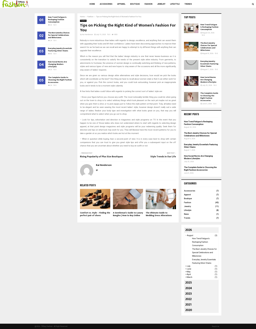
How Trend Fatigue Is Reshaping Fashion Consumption (57, 19)
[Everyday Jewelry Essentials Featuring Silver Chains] (191, 65)
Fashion (148, 4)
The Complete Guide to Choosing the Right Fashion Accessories (60, 80)
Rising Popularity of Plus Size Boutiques (101, 157)
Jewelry (161, 4)
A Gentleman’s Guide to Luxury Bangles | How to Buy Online (128, 214)
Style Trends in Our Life (163, 157)
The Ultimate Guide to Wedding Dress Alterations (159, 214)
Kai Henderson (87, 34)
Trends (188, 4)
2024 (188, 288)
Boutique (135, 4)
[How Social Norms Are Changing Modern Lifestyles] (191, 81)
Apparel (121, 4)
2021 (188, 304)
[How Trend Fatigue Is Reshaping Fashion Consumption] (191, 28)
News (186, 214)
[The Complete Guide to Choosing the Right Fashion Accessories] (191, 97)
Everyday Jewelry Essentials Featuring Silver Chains (60, 49)
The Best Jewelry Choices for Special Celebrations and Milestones (59, 35)
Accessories (106, 4)
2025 (188, 282)
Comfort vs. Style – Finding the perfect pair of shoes (95, 214)
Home (92, 4)
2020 (188, 310)
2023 (188, 293)
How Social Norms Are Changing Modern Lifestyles (57, 64)
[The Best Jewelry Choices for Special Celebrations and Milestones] (191, 46)
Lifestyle (175, 4)
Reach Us (215, 326)
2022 (188, 299)
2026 (188, 230)
